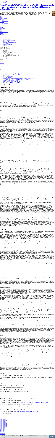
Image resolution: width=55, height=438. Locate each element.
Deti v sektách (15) (3, 425)
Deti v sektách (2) (3, 428)
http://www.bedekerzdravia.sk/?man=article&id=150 (22, 383)
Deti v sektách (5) (3, 431)
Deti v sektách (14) (3, 424)
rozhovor (1, 29)
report (1, 31)
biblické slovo (2, 28)
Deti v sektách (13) (3, 423)
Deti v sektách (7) (3, 433)
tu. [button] (4, 437)
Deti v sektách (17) (3, 427)
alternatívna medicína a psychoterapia (9, 40)
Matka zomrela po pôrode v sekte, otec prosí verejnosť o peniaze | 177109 (15, 79)
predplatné (2, 19)
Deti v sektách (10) (3, 420)
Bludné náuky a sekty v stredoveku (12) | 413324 (11, 73)
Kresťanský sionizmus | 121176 (8, 54)
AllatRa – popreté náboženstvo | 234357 (9, 76)
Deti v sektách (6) (3, 432)
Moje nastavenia (5, 1)
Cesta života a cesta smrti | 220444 (8, 77)
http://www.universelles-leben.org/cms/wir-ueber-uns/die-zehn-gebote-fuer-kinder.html (34, 402)
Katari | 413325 (5, 50)
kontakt (1, 16)
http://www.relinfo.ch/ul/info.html (16, 396)
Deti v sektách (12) (3, 422)
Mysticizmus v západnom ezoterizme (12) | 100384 (11, 82)
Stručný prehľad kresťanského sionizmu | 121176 (11, 80)
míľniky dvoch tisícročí (4, 32)
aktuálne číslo (2, 48)
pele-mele (2, 34)
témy (1, 24)
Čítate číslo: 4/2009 (3, 68)
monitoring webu (3, 35)
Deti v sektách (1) (3, 419)
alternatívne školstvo (6, 41)
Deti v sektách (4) (3, 430)
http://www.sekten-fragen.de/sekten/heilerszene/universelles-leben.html (23, 398)
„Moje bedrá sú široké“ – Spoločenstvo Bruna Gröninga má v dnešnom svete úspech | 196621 (18, 78)
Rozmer (1, 18)
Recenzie (2, 22)
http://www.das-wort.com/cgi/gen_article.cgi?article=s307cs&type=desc (26, 411)
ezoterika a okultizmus (6, 39)
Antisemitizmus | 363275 (7, 51)
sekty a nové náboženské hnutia (8, 38)
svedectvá (4, 45)
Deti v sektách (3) (3, 429)
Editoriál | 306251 (6, 75)
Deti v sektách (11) (3, 421)
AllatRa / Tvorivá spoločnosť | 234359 (9, 52)
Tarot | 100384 (5, 56)
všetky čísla (8, 48)
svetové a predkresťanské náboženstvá (9, 42)
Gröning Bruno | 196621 (7, 53)
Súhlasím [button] (51, 436)
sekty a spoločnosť (6, 43)
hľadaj (1, 59)
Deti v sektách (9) (3, 434)
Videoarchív (5, 18)
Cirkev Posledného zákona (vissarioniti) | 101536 (11, 55)
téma (1, 30)
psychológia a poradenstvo (7, 44)
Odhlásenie (4, 2)
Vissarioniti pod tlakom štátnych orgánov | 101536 (11, 81)
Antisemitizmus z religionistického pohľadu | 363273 (12, 74)
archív (1, 17)
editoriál (1, 27)
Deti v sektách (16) (3, 426)
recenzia (1, 33)
